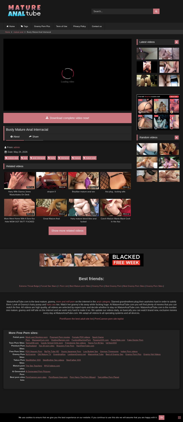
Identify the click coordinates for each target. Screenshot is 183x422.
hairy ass (51, 304)
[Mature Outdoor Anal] (169, 53)
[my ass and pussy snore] (169, 67)
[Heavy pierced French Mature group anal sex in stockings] (169, 149)
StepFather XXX (73, 360)
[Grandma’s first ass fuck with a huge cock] (169, 162)
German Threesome (109, 351)
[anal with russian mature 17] (147, 176)
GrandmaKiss (59, 354)
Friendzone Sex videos (75, 343)
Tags (26, 26)
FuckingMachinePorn (81, 340)
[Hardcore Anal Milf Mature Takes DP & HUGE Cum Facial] (169, 81)
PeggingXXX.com (101, 340)
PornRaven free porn (58, 377)
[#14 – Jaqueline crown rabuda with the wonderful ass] (147, 67)
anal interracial (39, 158)
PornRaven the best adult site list (76, 319)
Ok (161, 417)
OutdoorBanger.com (60, 340)
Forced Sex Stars (48, 286)
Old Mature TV (44, 354)
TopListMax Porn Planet (108, 377)
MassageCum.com (40, 340)
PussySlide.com (118, 340)
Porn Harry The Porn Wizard (83, 377)
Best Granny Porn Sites (133, 286)
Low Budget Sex (90, 351)
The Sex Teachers (34, 366)
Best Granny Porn (113, 286)
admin (17, 147)
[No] (179, 417)
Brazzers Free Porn (65, 346)
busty (52, 158)
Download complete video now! (69, 118)
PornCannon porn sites (36, 377)
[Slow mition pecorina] (147, 81)
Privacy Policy (79, 26)
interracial (65, 158)
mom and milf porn (65, 301)
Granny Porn (98, 286)
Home (12, 26)
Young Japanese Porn (71, 351)
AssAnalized (31, 346)
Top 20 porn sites (46, 346)
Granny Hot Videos (152, 354)
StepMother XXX (33, 360)
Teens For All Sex (96, 343)
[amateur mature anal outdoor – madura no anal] (147, 149)
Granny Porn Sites (154, 286)
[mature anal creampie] (147, 162)
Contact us (97, 26)
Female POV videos (81, 337)
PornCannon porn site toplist (109, 319)
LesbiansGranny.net (77, 354)
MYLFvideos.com (52, 366)
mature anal (18, 32)
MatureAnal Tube (96, 354)
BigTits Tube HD (51, 351)
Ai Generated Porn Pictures (38, 371)
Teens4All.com (32, 343)
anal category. (104, 301)
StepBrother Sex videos (53, 360)
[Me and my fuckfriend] (147, 53)
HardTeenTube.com (85, 346)
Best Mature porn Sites (80, 286)
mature (77, 158)
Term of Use (61, 26)
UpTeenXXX (111, 343)
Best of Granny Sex (114, 354)
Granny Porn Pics (42, 26)
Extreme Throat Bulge (29, 286)
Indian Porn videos (129, 351)
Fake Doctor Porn (135, 340)
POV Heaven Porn (34, 351)
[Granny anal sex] (169, 176)
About (16, 136)
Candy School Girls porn (52, 343)
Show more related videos (67, 230)
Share (35, 136)
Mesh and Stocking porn (37, 337)
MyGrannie (31, 354)
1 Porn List (63, 286)
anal (25, 158)
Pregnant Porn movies (60, 337)
